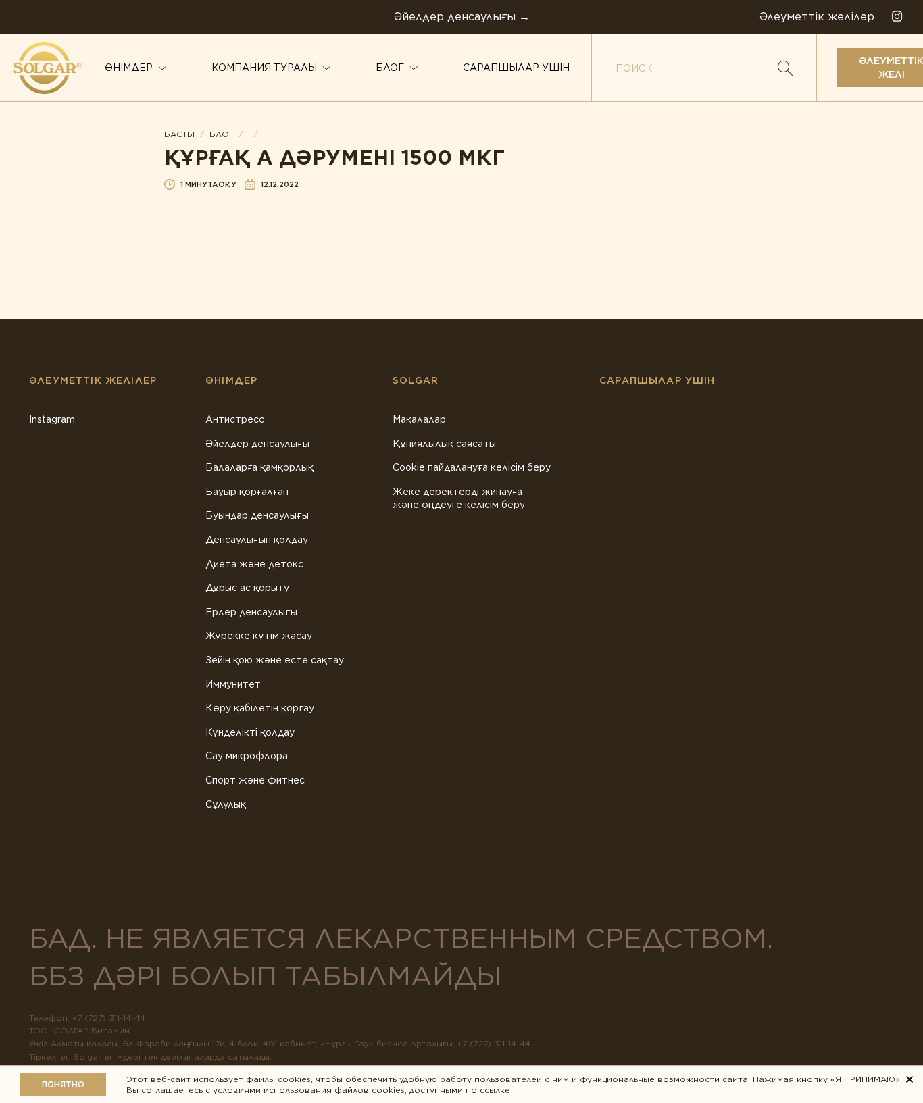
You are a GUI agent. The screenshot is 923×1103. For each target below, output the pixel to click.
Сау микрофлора (246, 755)
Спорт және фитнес (255, 780)
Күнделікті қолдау (250, 732)
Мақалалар (419, 419)
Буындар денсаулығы (257, 515)
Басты (179, 134)
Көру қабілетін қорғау (259, 707)
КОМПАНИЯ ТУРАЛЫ (264, 67)
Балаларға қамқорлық (259, 467)
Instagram (52, 419)
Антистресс (234, 419)
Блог (390, 67)
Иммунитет (233, 684)
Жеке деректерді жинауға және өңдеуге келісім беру (459, 498)
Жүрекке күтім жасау (258, 635)
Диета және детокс (254, 564)
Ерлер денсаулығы (251, 612)
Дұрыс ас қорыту (247, 587)
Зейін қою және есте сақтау (274, 660)
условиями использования (273, 1090)
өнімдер (129, 67)
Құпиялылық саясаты (444, 443)
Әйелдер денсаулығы (257, 443)
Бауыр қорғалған (247, 491)
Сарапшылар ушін (516, 67)
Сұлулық (225, 804)
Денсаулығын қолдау (256, 539)
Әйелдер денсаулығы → (462, 16)
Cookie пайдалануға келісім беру (472, 467)
